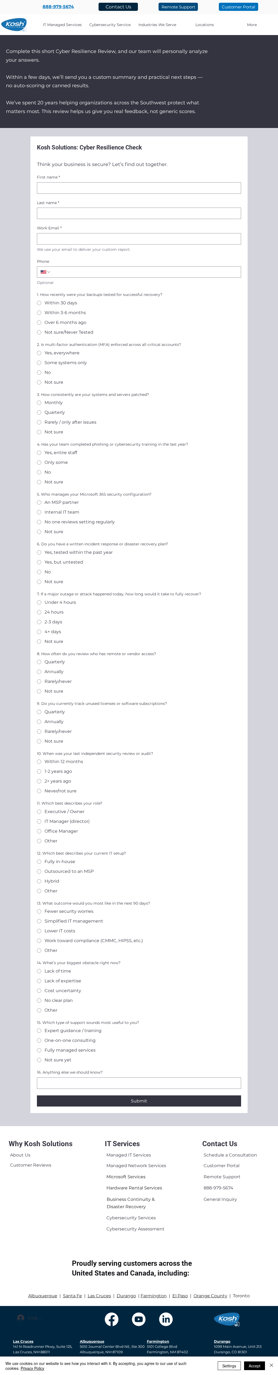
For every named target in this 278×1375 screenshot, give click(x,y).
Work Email (49, 228)
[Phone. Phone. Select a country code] (45, 272)
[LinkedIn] (166, 1319)
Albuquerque (42, 1295)
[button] (157, 25)
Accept (254, 1365)
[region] (22, 1156)
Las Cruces (99, 1295)
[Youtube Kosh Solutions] (139, 1319)
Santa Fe (72, 1295)
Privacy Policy (32, 1368)
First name (48, 177)
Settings (229, 1365)
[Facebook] (111, 1319)
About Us (20, 1155)
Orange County (210, 1295)
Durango (126, 1295)
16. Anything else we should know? (70, 1072)
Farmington (154, 1295)
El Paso (180, 1295)
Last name (48, 202)
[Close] (271, 1366)
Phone (43, 261)
